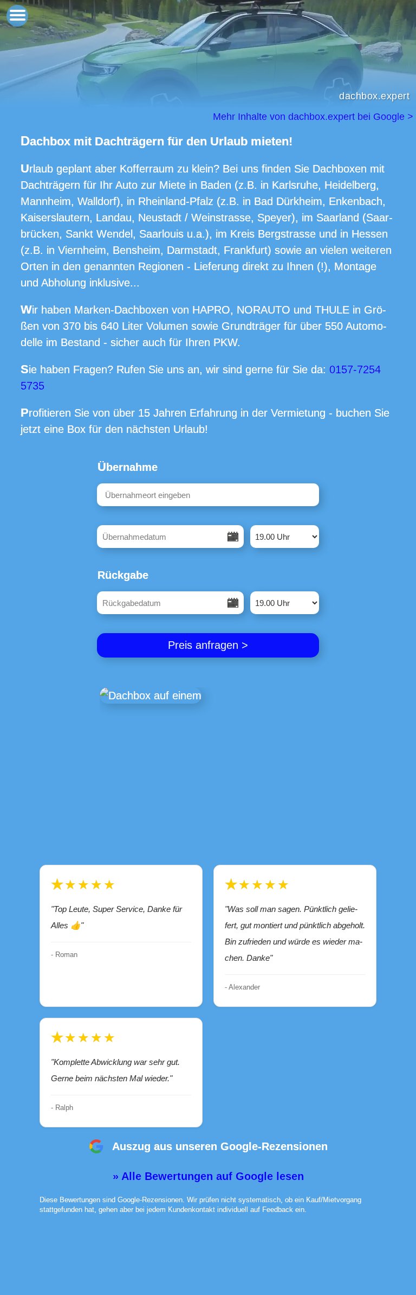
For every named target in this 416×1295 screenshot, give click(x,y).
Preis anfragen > (208, 645)
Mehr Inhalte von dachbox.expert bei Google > (314, 116)
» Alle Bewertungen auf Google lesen (208, 1176)
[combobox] (208, 494)
